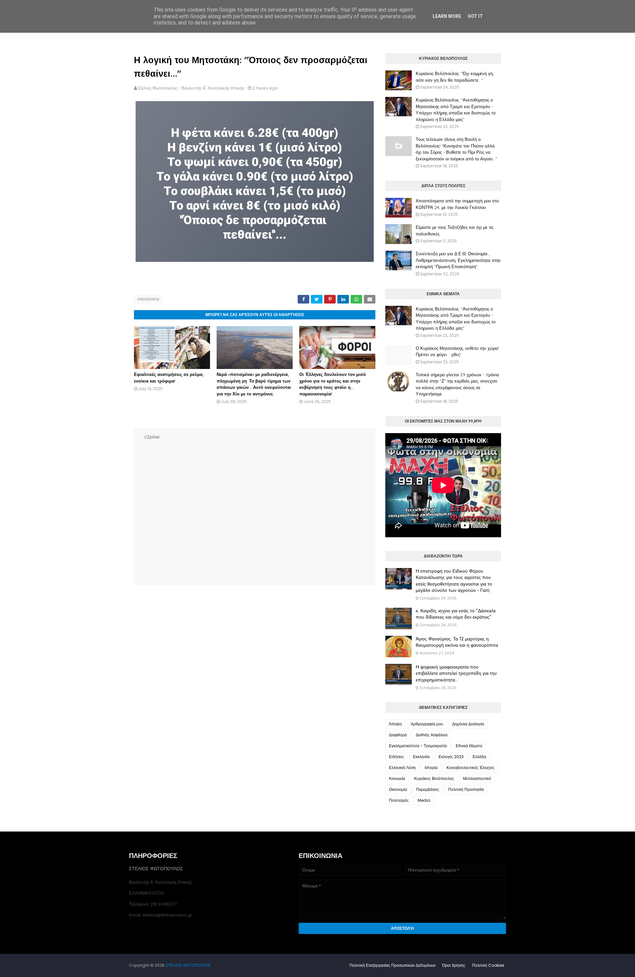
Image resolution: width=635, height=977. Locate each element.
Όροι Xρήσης (453, 965)
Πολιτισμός (399, 800)
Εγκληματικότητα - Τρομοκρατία (418, 746)
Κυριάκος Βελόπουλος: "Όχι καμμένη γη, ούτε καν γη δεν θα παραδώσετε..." (455, 77)
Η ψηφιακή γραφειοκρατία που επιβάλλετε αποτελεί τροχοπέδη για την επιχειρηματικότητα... (456, 673)
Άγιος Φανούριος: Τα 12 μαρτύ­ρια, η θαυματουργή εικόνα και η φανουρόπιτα (457, 642)
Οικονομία (148, 299)
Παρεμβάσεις (427, 789)
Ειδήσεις (396, 756)
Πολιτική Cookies (488, 965)
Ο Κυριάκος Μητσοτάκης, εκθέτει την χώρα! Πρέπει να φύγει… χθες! (457, 351)
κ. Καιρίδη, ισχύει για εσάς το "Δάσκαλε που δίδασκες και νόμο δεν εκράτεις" (456, 614)
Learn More (447, 16)
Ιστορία (431, 767)
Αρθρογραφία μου (427, 724)
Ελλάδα (479, 756)
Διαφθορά (398, 735)
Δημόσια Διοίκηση (468, 724)
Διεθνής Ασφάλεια (431, 735)
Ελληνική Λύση (402, 767)
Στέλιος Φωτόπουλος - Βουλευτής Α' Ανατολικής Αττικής (191, 88)
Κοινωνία (397, 778)
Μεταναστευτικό (477, 778)
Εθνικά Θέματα (469, 746)
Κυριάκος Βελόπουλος (434, 778)
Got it (475, 16)
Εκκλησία (421, 756)
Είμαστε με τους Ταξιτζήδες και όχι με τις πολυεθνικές (454, 230)
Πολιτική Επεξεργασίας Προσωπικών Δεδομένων (393, 965)
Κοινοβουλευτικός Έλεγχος (470, 767)
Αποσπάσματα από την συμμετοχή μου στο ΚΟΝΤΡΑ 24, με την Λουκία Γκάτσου (457, 204)
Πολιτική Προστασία (466, 789)
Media (424, 800)
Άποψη (395, 724)
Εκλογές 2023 (451, 756)
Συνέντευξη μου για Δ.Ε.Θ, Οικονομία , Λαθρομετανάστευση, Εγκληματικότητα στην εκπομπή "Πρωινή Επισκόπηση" (458, 260)
